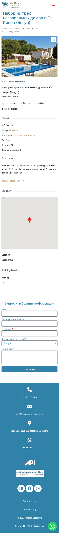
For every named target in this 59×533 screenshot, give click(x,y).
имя (4, 309)
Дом (28, 29)
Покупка (13, 130)
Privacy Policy (29, 501)
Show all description (11, 181)
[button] (45, 4)
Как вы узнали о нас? (14, 339)
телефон (6, 329)
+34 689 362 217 (30, 447)
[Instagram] (38, 488)
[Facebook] (29, 488)
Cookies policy (29, 509)
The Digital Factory (35, 526)
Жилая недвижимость (11, 29)
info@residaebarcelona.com (29, 414)
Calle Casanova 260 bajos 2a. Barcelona (29, 431)
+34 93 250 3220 (30, 397)
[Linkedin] (21, 488)
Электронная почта (13, 319)
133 (36, 29)
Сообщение (8, 349)
